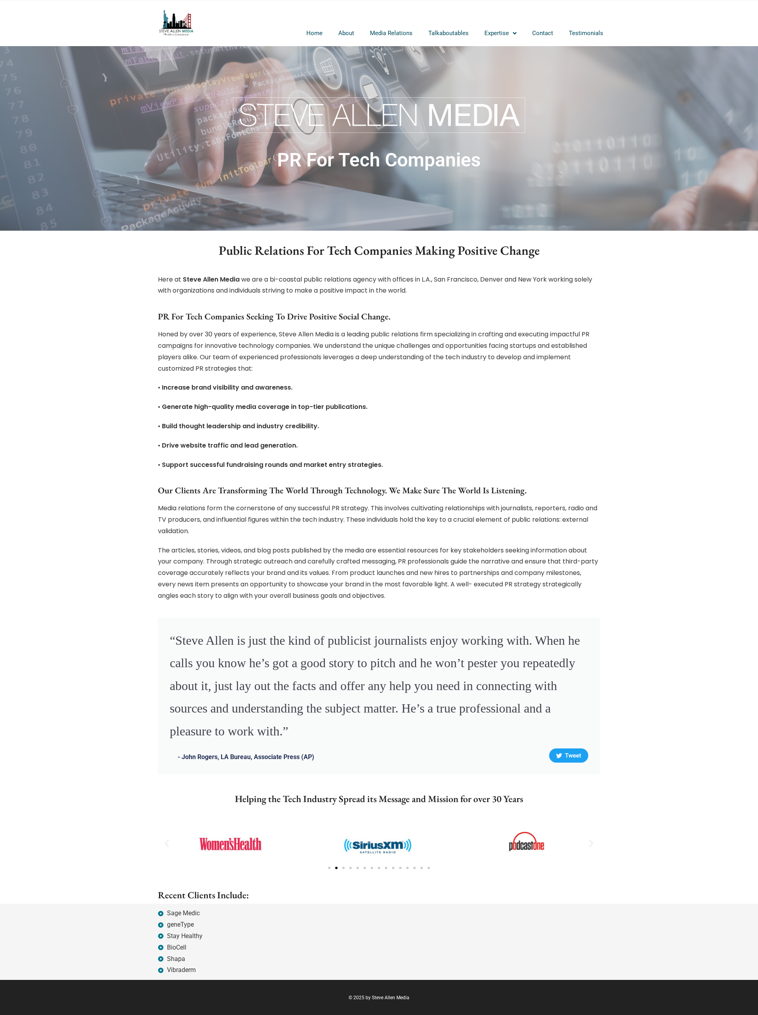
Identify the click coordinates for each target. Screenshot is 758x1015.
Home (314, 33)
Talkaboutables (448, 33)
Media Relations (391, 33)
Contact (542, 33)
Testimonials (586, 33)
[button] (167, 843)
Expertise (496, 33)
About (346, 33)
